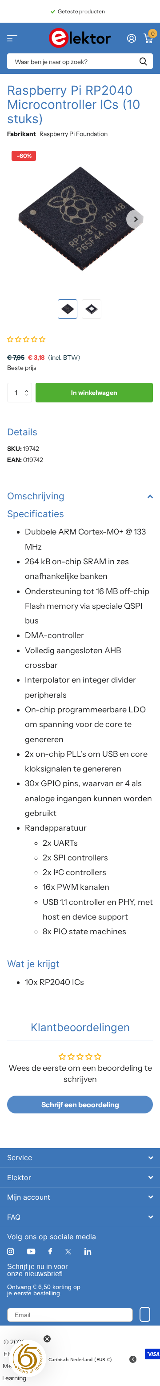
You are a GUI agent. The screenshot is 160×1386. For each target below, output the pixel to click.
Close (80, 1157)
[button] (136, 219)
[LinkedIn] (87, 1251)
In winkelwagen (94, 393)
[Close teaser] (47, 1338)
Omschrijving (35, 496)
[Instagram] (10, 1251)
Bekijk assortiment (12, 38)
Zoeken (143, 61)
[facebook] (50, 1252)
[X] (68, 1251)
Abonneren (145, 1314)
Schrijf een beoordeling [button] (80, 1104)
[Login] (131, 38)
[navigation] (67, 309)
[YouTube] (31, 1252)
